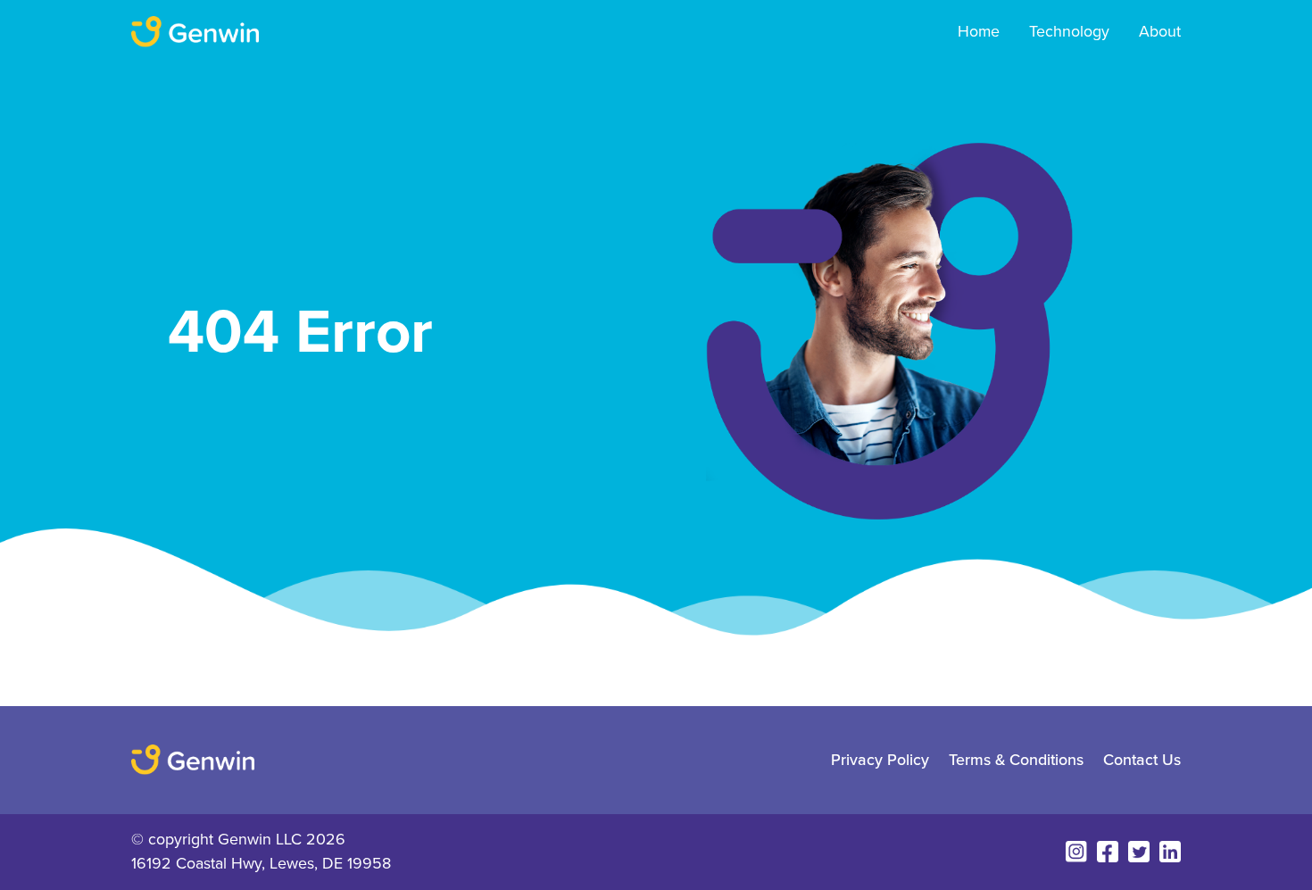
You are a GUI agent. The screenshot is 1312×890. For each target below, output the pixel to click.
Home (979, 31)
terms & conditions (1016, 759)
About (1160, 31)
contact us (1142, 759)
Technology (1069, 31)
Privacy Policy (880, 759)
